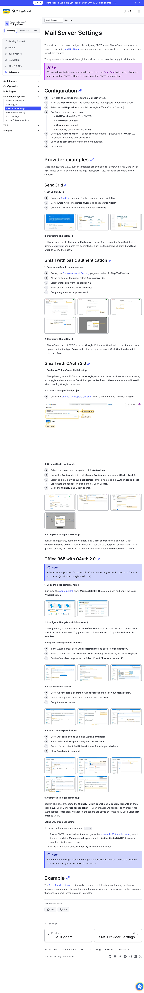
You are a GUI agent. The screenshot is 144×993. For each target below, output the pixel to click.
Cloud (35, 31)
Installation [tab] (14, 59)
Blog (98, 949)
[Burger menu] (139, 11)
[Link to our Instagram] (130, 956)
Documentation (69, 949)
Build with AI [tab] (15, 53)
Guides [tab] (12, 47)
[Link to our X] (140, 956)
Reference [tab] (13, 72)
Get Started (50, 949)
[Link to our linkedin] (135, 956)
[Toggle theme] (124, 11)
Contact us (123, 949)
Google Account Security (76, 273)
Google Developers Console (76, 396)
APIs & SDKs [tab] (15, 66)
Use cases (86, 949)
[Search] (130, 11)
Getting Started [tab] (16, 41)
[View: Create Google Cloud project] (93, 430)
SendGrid (65, 198)
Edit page (52, 923)
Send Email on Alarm (60, 885)
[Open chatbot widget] (139, 986)
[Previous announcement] (135, 3)
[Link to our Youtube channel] (115, 956)
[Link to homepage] (21, 11)
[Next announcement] (139, 3)
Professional (24, 31)
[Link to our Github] (110, 956)
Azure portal (66, 591)
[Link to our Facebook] (125, 956)
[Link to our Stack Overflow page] (120, 956)
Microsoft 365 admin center (115, 834)
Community (10, 31)
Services (109, 949)
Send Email (110, 72)
